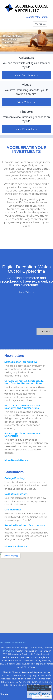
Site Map (4, 694)
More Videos (26, 292)
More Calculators (15, 546)
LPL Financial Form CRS (12, 642)
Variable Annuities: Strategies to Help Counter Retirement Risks (24, 382)
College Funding (14, 478)
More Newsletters (16, 460)
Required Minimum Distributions (24, 525)
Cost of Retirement (16, 494)
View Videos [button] (25, 102)
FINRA (5, 651)
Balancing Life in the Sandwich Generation (23, 434)
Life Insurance (12, 509)
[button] (40, 24)
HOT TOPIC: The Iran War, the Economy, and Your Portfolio (22, 406)
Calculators (14, 472)
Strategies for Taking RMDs (20, 361)
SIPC (11, 651)
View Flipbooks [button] (25, 129)
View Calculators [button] (25, 75)
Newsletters (14, 356)
